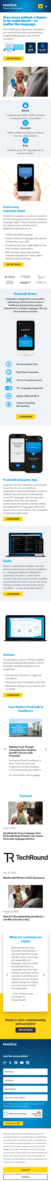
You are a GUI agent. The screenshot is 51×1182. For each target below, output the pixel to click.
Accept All (25, 1170)
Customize (25, 1177)
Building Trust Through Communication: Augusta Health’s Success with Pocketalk (22, 751)
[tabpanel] (25, 747)
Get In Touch (13, 58)
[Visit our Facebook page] (16, 1063)
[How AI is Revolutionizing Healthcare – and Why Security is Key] (25, 896)
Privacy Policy (23, 1106)
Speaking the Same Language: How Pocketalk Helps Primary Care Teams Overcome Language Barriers (23, 836)
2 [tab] (25, 785)
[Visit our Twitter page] (10, 1063)
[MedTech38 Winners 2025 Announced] (25, 857)
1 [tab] (21, 785)
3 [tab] (29, 785)
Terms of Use (8, 1106)
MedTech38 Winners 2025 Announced (23, 877)
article (37, 775)
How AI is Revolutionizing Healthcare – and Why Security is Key (24, 918)
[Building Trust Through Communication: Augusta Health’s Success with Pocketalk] (25, 727)
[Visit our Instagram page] (5, 1063)
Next (45, 749)
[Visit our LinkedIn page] (27, 1063)
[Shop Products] (40, 6)
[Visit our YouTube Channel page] (22, 1063)
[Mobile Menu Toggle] (46, 6)
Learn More (25, 416)
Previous (7, 749)
